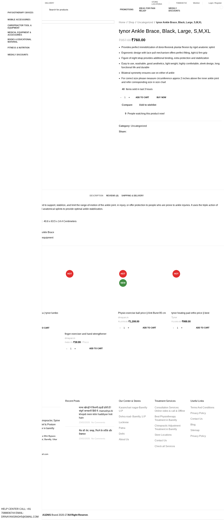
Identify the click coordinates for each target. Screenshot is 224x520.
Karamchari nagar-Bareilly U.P (133, 409)
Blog (193, 424)
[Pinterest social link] (135, 132)
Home (122, 22)
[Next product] (220, 22)
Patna (122, 428)
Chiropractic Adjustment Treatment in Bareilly (167, 427)
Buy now (161, 97)
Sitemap (194, 430)
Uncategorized (145, 22)
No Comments (98, 422)
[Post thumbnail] (71, 415)
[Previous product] (214, 22)
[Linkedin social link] (138, 132)
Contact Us (161, 440)
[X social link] (131, 132)
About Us (124, 439)
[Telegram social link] (142, 132)
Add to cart (142, 97)
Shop (131, 22)
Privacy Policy (198, 413)
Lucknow (124, 422)
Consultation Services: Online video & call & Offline (170, 409)
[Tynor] (117, 375)
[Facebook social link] (128, 132)
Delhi (122, 433)
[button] (90, 348)
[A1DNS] (46, 375)
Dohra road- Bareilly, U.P (132, 416)
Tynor (174, 317)
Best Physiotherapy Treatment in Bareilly (166, 418)
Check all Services (165, 446)
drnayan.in (70, 338)
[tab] (96, 194)
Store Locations (163, 435)
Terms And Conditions (202, 407)
